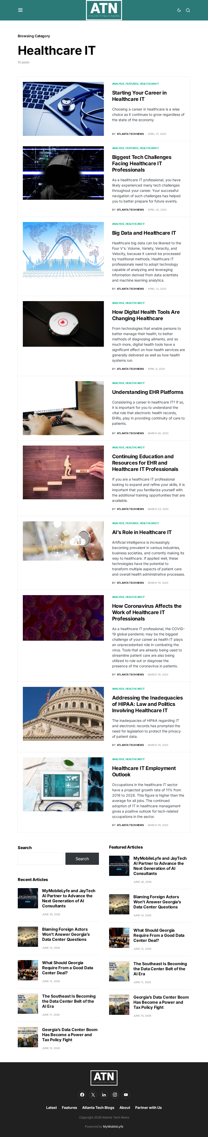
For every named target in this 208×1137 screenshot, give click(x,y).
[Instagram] (115, 1095)
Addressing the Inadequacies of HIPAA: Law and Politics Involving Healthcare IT (147, 704)
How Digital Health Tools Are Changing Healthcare (146, 315)
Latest (51, 1107)
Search (25, 847)
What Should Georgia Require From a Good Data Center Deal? (67, 967)
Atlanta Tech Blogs (98, 1107)
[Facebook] (82, 1095)
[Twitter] (93, 1095)
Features (132, 83)
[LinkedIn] (104, 1095)
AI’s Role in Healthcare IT (142, 532)
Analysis (118, 83)
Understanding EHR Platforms (147, 392)
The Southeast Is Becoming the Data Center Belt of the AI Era (69, 1001)
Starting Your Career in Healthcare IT (139, 96)
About (124, 1107)
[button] (20, 10)
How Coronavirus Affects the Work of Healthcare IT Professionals (147, 612)
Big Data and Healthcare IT (144, 233)
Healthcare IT (149, 83)
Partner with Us (148, 1107)
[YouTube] (126, 1095)
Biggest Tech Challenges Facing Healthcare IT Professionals (141, 163)
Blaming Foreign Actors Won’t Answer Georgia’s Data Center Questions (66, 934)
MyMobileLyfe (113, 1126)
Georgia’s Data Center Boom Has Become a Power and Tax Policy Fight (70, 1034)
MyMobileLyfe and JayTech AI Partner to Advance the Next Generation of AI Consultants (68, 898)
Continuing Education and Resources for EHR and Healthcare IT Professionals (145, 462)
